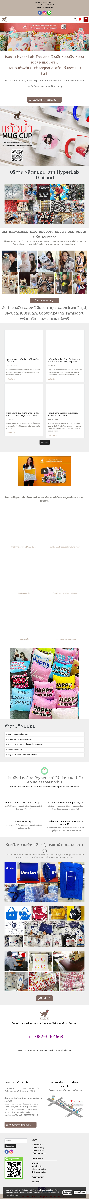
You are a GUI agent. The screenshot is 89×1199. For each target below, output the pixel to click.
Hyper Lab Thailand (23, 1112)
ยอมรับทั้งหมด (80, 1192)
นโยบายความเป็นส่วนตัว (52, 1192)
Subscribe (10, 1146)
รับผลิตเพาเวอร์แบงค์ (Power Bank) (24, 547)
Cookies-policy (39, 1169)
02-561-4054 (48, 7)
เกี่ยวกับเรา (36, 1163)
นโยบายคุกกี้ (14, 1195)
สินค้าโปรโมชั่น (38, 1150)
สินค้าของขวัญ (38, 1147)
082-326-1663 (48, 5)
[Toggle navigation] (86, 19)
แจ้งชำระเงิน (37, 1166)
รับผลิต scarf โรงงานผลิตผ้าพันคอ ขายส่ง (65, 547)
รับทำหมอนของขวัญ (43, 300)
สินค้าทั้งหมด (37, 1144)
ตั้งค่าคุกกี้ (67, 1192)
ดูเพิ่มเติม (10, 379)
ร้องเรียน (36, 1181)
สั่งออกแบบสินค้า (39, 1153)
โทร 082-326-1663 (44, 1036)
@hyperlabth (47, 2)
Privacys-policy (39, 1172)
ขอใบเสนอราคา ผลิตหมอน (43, 100)
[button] (74, 19)
